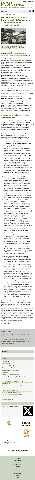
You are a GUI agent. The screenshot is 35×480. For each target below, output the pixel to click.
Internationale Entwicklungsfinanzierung (12, 377)
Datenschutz (17, 473)
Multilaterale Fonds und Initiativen (11, 385)
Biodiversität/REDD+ (7, 365)
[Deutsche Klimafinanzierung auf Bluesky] (30, 11)
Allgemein (4, 361)
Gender (4, 372)
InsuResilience (17, 60)
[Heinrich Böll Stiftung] (17, 453)
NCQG (4, 388)
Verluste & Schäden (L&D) (8, 15)
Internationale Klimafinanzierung (10, 379)
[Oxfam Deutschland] (8, 426)
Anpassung (5, 363)
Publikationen (17, 464)
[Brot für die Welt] (26, 426)
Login (17, 477)
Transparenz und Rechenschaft (10, 392)
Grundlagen (17, 460)
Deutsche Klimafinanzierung (9, 370)
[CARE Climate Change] (26, 436)
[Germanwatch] (8, 444)
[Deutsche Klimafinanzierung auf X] (33, 11)
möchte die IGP (5, 82)
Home (17, 469)
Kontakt (17, 475)
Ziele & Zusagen (6, 399)
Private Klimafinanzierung (8, 390)
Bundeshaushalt (6, 368)
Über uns (17, 466)
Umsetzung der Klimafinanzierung (11, 394)
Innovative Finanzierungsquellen (10, 374)
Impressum (17, 471)
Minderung (5, 383)
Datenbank (17, 462)
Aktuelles (17, 458)
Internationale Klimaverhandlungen (11, 381)
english (25, 11)
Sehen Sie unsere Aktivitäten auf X (12, 406)
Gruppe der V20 (7, 70)
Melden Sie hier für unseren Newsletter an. (13, 354)
